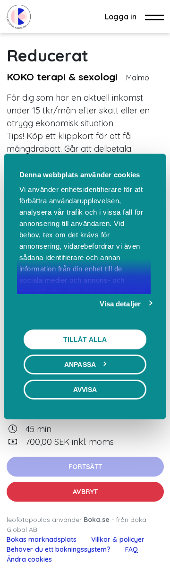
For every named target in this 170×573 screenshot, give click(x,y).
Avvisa (85, 389)
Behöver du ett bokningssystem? (58, 549)
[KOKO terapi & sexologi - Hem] (19, 16)
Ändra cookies (29, 559)
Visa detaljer (120, 304)
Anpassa (80, 364)
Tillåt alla (85, 339)
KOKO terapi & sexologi (62, 76)
